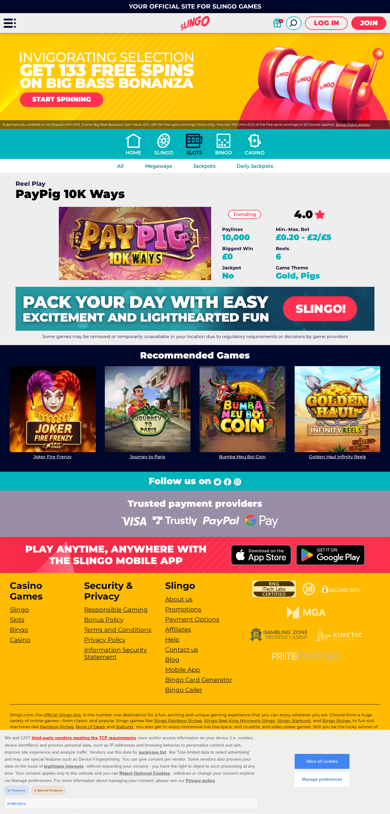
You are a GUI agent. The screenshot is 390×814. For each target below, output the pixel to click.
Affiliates (178, 629)
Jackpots (204, 166)
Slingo (163, 153)
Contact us (181, 649)
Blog (172, 659)
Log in (326, 23)
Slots (194, 153)
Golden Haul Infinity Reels (337, 456)
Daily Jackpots (255, 166)
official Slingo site (62, 714)
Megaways (158, 166)
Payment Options (192, 619)
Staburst (124, 726)
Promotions (183, 609)
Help (172, 639)
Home (133, 153)
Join (369, 23)
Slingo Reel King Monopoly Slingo (239, 720)
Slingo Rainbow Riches (178, 720)
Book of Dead (90, 726)
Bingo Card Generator (198, 679)
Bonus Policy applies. (353, 124)
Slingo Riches (336, 720)
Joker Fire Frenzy (53, 456)
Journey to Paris (147, 456)
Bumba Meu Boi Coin (242, 456)
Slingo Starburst (294, 720)
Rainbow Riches (57, 726)
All (120, 166)
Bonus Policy (103, 619)
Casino (254, 153)
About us (179, 599)
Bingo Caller (183, 689)
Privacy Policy (105, 639)
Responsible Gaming (116, 609)
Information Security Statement (115, 653)
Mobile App (182, 669)
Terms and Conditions (117, 629)
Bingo (223, 153)
